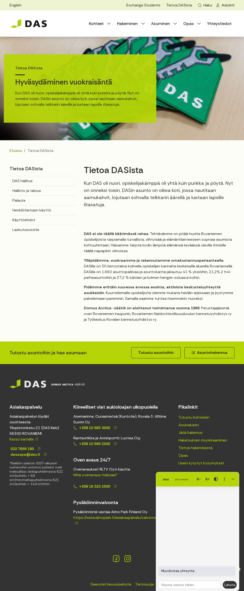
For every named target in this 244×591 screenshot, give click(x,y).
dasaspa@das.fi (25, 454)
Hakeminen (127, 23)
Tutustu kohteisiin (193, 417)
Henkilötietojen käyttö (31, 210)
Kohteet (96, 23)
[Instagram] (128, 558)
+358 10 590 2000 (94, 443)
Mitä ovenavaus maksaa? (95, 474)
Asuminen (160, 23)
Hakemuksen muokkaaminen (202, 440)
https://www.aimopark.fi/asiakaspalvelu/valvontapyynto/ (122, 517)
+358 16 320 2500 (94, 486)
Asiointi (228, 5)
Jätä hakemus (190, 432)
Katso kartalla (21, 439)
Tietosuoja (144, 584)
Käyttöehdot (23, 219)
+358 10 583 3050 (94, 427)
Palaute (18, 200)
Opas (188, 23)
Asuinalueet (188, 424)
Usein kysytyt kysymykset (201, 463)
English (15, 5)
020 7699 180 (22, 448)
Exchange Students (143, 5)
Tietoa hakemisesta (195, 447)
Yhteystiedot (219, 23)
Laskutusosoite (25, 229)
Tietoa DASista (179, 5)
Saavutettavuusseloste (111, 584)
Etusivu (16, 150)
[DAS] (29, 23)
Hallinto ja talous (26, 190)
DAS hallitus (22, 180)
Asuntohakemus (212, 352)
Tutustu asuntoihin (156, 352)
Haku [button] (207, 5)
